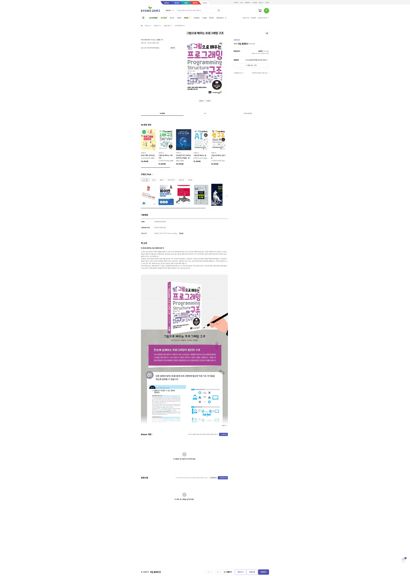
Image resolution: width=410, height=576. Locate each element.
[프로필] (266, 10)
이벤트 (179, 18)
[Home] (142, 25)
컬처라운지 (220, 18)
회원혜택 (247, 2)
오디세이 (164, 18)
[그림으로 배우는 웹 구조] (218, 147)
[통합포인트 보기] (241, 51)
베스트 (172, 18)
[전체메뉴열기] (143, 17)
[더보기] (226, 18)
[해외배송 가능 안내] (244, 73)
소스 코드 (145, 180)
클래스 (162, 180)
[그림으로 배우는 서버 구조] (166, 147)
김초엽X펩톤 (153, 18)
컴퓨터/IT (157, 25)
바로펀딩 (197, 18)
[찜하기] (218, 572)
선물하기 (229, 572)
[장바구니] (260, 10)
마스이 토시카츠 (145, 40)
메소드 (154, 180)
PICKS (211, 18)
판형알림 (181, 233)
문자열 (190, 180)
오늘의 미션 (245, 18)
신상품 (204, 18)
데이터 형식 (171, 180)
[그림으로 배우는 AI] (201, 146)
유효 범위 (181, 180)
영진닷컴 (143, 43)
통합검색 (168, 10)
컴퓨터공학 (167, 25)
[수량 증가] (210, 572)
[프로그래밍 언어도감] (148, 146)
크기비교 (208, 101)
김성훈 (158, 40)
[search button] (218, 10)
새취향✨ (187, 18)
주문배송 (255, 2)
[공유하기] (267, 33)
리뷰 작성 (224, 434)
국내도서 (147, 25)
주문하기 (263, 572)
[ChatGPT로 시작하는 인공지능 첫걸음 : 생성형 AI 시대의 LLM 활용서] (183, 147)
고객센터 (267, 2)
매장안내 (261, 2)
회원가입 (236, 2)
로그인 (241, 2)
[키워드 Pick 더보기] (226, 196)
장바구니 (240, 572)
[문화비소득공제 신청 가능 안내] (268, 73)
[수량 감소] (205, 572)
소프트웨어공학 (178, 25)
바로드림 (252, 572)
